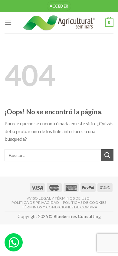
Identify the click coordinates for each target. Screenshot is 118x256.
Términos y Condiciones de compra (59, 207)
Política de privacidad (35, 202)
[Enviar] (107, 155)
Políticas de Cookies (85, 202)
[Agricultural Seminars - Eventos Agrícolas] (59, 22)
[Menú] (8, 22)
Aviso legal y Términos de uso (58, 198)
